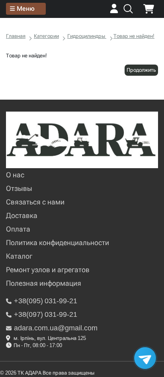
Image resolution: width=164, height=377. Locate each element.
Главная (15, 36)
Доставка (21, 215)
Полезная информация (43, 283)
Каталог (19, 256)
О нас (15, 175)
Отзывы (19, 188)
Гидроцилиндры (86, 36)
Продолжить (141, 70)
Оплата (18, 229)
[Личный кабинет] (114, 11)
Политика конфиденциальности (57, 242)
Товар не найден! (133, 36)
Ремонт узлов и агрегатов (48, 269)
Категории (46, 36)
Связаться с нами (35, 202)
